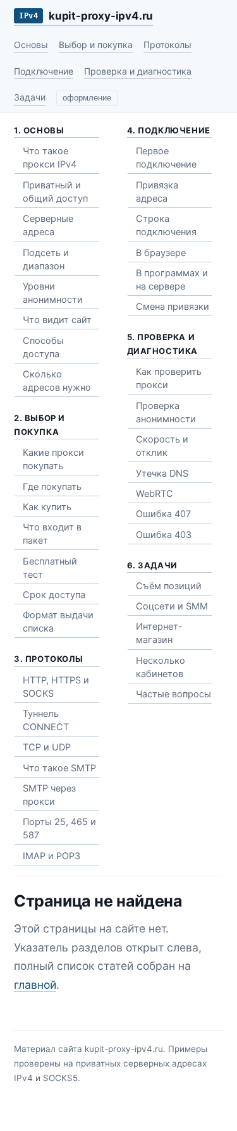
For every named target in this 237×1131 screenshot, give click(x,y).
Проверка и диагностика (137, 71)
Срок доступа (54, 595)
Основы (31, 44)
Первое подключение (166, 157)
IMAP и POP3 (51, 856)
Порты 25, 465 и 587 (59, 828)
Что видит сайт (57, 320)
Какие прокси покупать (53, 459)
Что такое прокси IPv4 (49, 157)
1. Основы (39, 130)
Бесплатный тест (50, 568)
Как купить (47, 507)
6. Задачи (152, 565)
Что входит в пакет (52, 534)
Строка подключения (166, 225)
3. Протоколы (48, 659)
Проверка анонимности (166, 412)
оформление (87, 98)
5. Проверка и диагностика (162, 344)
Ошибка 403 (163, 535)
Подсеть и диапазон (46, 259)
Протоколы (167, 44)
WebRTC (154, 493)
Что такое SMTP (59, 768)
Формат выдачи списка (58, 621)
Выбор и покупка (96, 44)
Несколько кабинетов (160, 667)
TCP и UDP (47, 747)
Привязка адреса (157, 192)
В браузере (161, 253)
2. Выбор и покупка (39, 425)
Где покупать (52, 486)
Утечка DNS (162, 473)
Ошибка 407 (163, 514)
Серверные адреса (48, 225)
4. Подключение (168, 130)
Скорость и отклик (162, 446)
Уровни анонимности (53, 293)
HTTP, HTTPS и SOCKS (56, 687)
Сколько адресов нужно (57, 381)
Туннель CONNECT (46, 720)
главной (35, 984)
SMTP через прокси (49, 795)
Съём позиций (169, 586)
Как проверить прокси (169, 378)
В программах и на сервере (172, 279)
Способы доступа (43, 347)
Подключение (43, 71)
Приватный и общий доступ (55, 192)
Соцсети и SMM (172, 606)
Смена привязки (172, 306)
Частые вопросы (173, 694)
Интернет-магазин (159, 633)
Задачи (30, 97)
